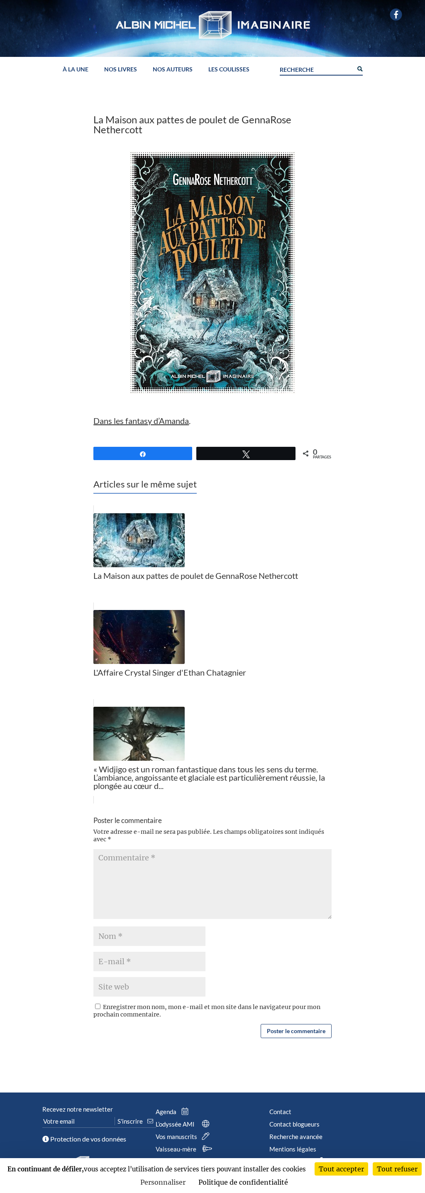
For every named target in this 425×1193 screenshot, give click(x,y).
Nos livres (120, 69)
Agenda (167, 1111)
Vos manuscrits (177, 1136)
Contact (280, 1111)
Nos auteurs (173, 69)
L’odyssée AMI (176, 1124)
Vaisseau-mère (177, 1149)
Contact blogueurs (294, 1124)
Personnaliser (163, 1182)
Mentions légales (292, 1149)
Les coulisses (228, 69)
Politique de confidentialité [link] (243, 1182)
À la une (75, 69)
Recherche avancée (295, 1136)
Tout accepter (341, 1169)
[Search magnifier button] (359, 68)
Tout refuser (397, 1169)
